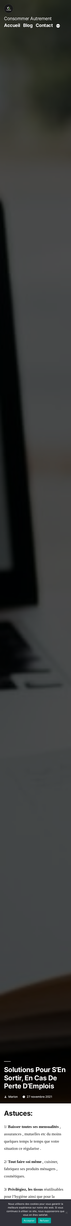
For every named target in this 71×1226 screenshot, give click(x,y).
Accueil (12, 25)
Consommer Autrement (28, 18)
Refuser (44, 1220)
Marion (13, 1096)
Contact (44, 25)
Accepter (29, 1220)
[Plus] (58, 26)
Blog (28, 25)
